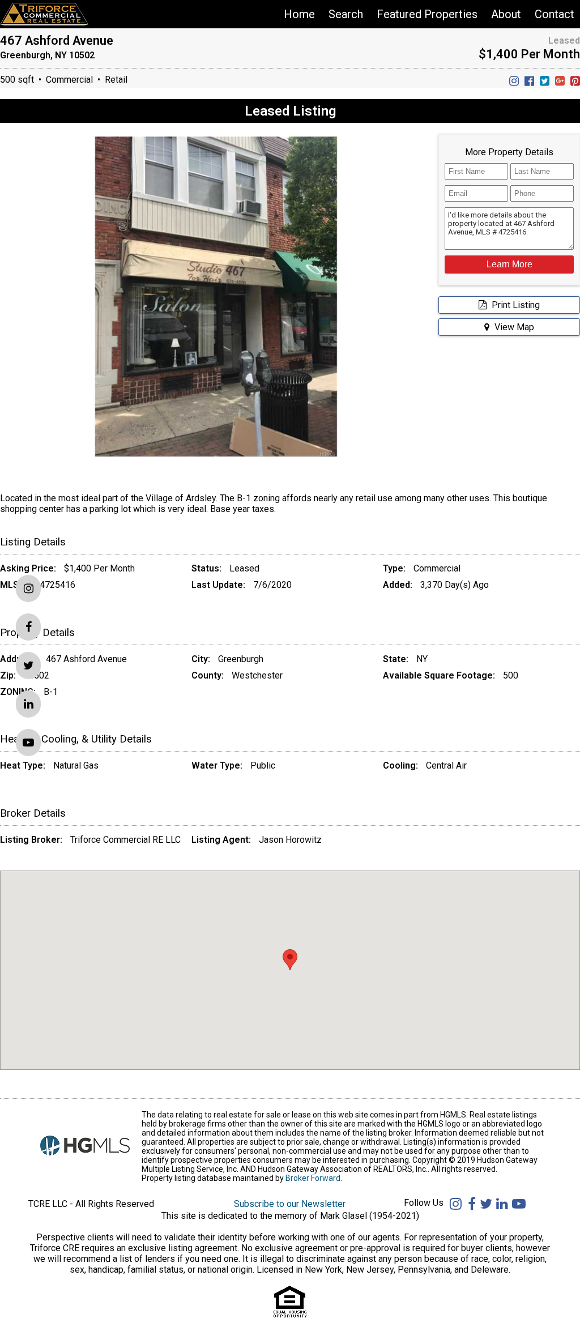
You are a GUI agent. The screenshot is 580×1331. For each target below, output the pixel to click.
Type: (394, 568)
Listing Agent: (221, 839)
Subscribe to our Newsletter (290, 1203)
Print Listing (514, 305)
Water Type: (216, 765)
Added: (397, 584)
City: (200, 659)
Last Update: (218, 584)
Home (299, 14)
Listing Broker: (31, 839)
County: (207, 675)
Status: (206, 568)
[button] (509, 264)
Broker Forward (312, 1178)
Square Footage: (459, 675)
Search (346, 14)
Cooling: (400, 765)
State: (395, 659)
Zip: (8, 675)
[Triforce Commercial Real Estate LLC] (55, 14)
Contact (554, 14)
